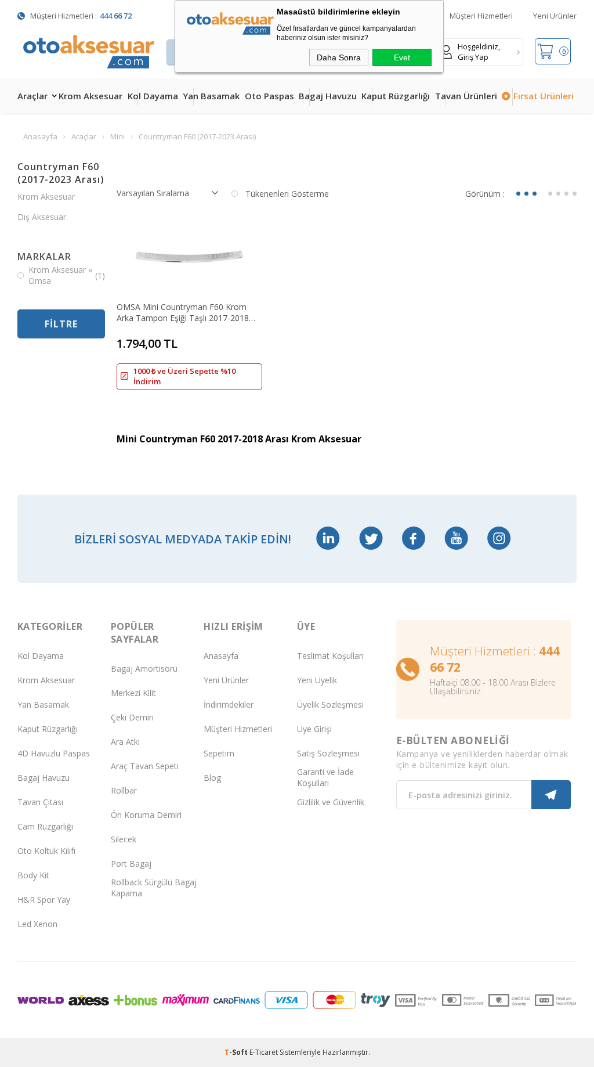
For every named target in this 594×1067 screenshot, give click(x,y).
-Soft (236, 1052)
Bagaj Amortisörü (144, 668)
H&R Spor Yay (43, 899)
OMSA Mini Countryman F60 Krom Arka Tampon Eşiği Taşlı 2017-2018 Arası (183, 312)
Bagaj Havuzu (328, 96)
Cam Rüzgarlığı (45, 826)
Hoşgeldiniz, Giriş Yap (479, 51)
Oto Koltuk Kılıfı (46, 850)
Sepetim (219, 753)
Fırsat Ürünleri (543, 96)
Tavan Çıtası (40, 802)
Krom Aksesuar (90, 96)
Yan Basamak (211, 96)
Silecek (123, 839)
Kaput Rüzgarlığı (395, 96)
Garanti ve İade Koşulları (325, 777)
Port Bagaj (131, 863)
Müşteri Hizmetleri (481, 15)
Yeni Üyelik (317, 680)
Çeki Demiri (132, 717)
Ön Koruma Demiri (146, 814)
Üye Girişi (314, 728)
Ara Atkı (125, 741)
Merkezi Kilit (133, 692)
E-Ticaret (263, 1052)
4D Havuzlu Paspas (53, 753)
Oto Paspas (269, 96)
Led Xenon (37, 923)
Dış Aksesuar (41, 216)
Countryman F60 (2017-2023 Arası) (60, 173)
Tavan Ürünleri (466, 96)
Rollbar (124, 790)
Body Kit (33, 875)
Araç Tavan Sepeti (145, 766)
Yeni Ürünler (555, 15)
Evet (402, 57)
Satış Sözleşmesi (328, 753)
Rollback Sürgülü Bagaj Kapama (154, 888)
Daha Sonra (339, 57)
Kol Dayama (153, 96)
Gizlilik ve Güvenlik (330, 802)
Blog (212, 777)
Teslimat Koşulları (330, 655)
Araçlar (32, 96)
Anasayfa (221, 655)
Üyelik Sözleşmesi (330, 704)
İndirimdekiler (228, 704)
